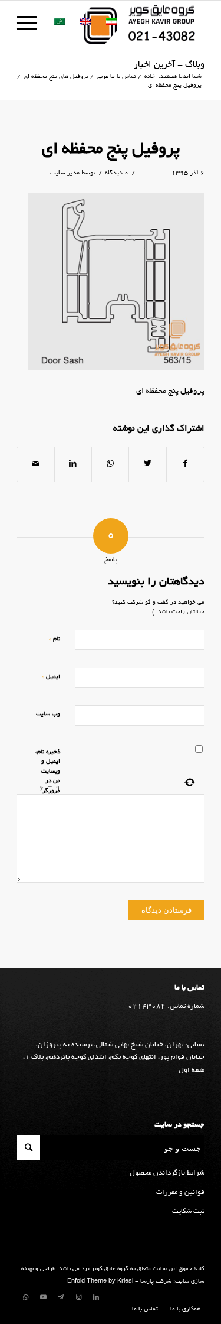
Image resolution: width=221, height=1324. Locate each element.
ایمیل (51, 677)
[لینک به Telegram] (61, 1297)
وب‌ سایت (48, 714)
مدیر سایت (65, 173)
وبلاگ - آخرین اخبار (169, 65)
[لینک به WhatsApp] (25, 1297)
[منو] (31, 24)
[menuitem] (182, 1310)
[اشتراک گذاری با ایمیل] (35, 464)
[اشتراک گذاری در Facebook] (185, 464)
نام (54, 639)
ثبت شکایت (188, 1211)
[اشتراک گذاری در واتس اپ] (110, 464)
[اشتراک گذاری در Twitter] (147, 464)
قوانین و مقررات (180, 1192)
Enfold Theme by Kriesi (100, 1282)
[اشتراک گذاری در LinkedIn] (73, 464)
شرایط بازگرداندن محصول (167, 1173)
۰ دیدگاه (116, 173)
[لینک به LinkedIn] (96, 1297)
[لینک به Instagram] (78, 1297)
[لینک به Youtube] (43, 1297)
